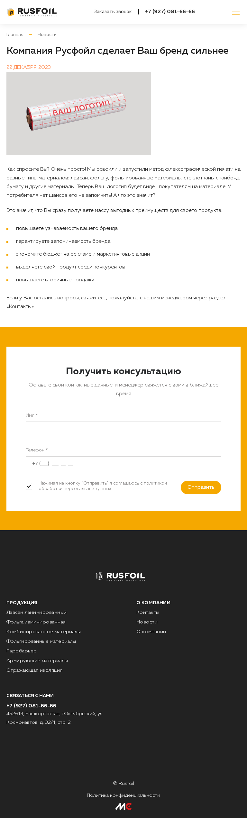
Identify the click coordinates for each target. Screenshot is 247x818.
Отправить (201, 487)
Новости (47, 34)
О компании (151, 631)
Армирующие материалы (37, 660)
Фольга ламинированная (36, 622)
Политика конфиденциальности (123, 795)
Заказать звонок (113, 11)
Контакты (148, 612)
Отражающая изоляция (34, 670)
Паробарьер (21, 651)
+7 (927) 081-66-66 (170, 11)
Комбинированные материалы (43, 631)
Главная (14, 34)
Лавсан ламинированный (36, 612)
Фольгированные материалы (41, 641)
